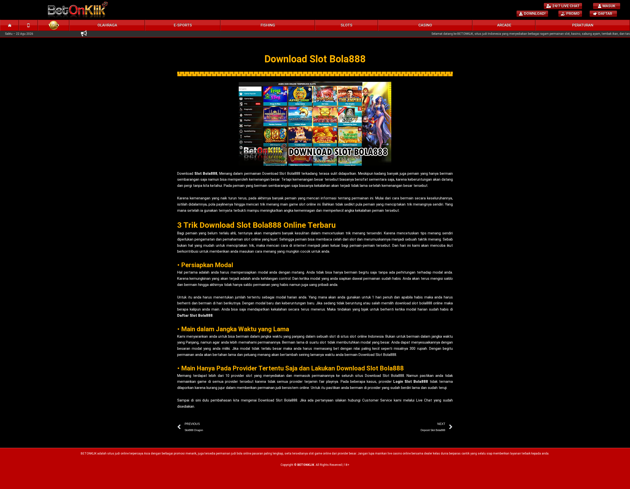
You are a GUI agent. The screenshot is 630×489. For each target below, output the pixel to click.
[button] (107, 25)
